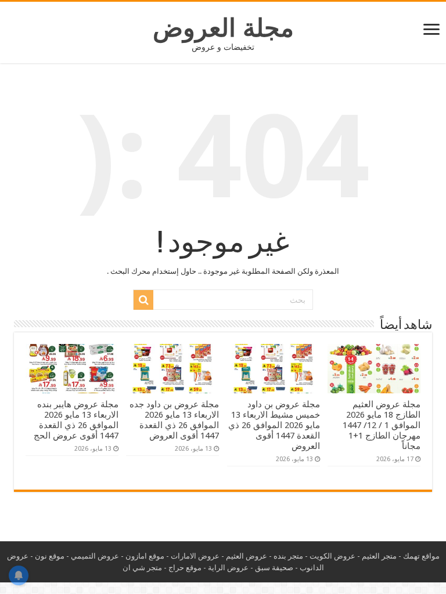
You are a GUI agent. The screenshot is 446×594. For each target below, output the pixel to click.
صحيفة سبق (274, 567)
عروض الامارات (195, 556)
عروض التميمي (95, 556)
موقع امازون (144, 556)
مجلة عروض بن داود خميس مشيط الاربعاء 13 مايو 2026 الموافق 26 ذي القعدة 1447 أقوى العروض (274, 425)
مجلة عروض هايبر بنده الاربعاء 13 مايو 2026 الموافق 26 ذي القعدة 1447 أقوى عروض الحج (76, 420)
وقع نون (47, 556)
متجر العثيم (379, 556)
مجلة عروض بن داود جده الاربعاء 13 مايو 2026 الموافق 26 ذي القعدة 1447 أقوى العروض (174, 420)
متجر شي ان (142, 567)
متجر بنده (288, 556)
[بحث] (143, 300)
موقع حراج (185, 567)
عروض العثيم (246, 556)
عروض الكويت (332, 556)
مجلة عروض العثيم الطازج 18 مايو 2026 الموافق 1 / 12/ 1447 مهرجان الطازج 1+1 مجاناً (381, 425)
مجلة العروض (223, 28)
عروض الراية (228, 567)
